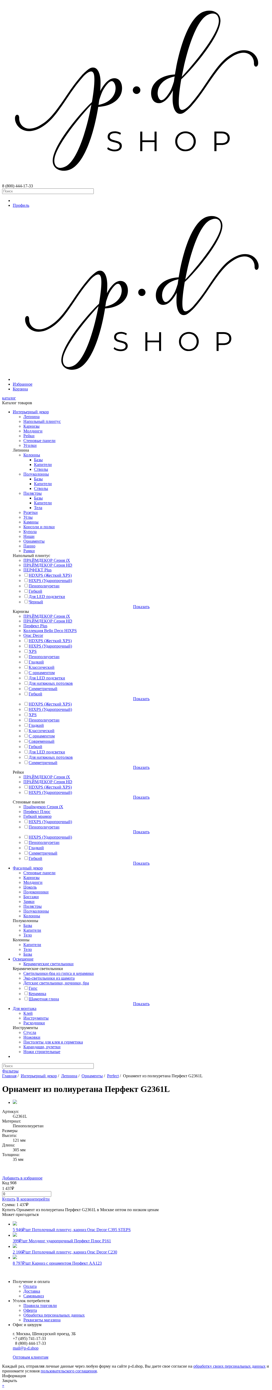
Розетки (30, 512)
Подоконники (36, 892)
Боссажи (31, 896)
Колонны (31, 455)
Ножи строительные (41, 1051)
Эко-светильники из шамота (49, 978)
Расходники (34, 1023)
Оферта (30, 1310)
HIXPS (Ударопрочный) (50, 580)
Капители (43, 464)
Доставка (31, 1291)
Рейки (29, 436)
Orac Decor (33, 635)
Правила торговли (40, 1305)
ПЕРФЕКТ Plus (37, 570)
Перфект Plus (35, 626)
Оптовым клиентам (30, 1357)
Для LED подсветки (47, 596)
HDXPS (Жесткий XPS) (50, 575)
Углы (28, 517)
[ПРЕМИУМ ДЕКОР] (141, 379)
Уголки (30, 445)
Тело (27, 935)
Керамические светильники (48, 964)
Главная (9, 1076)
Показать (141, 606)
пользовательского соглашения (69, 1371)
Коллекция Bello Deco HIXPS (50, 630)
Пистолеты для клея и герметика (53, 1042)
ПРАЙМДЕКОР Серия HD (47, 565)
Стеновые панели (39, 440)
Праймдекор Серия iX (43, 807)
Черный (36, 602)
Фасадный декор (28, 868)
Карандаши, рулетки (42, 1047)
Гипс (33, 988)
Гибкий (35, 591)
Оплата (30, 1286)
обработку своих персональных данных (229, 1366)
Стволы (41, 469)
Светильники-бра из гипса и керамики (58, 973)
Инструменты (36, 1018)
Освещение (23, 959)
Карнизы (31, 426)
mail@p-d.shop (26, 1348)
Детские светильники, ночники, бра (56, 983)
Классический (41, 667)
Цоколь (30, 887)
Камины (31, 522)
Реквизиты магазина (42, 1320)
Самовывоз (33, 1296)
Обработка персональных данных (54, 1315)
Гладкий (36, 662)
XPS (33, 651)
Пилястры (32, 493)
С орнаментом (42, 672)
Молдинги (32, 431)
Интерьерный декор (31, 412)
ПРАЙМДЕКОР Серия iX (46, 560)
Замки (29, 901)
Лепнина (31, 416)
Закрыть (9, 1380)
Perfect (113, 1076)
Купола (30, 531)
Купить (8, 1199)
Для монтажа (24, 1008)
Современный (41, 741)
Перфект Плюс (36, 811)
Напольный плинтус (42, 421)
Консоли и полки (39, 527)
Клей (28, 1013)
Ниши (29, 536)
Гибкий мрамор (37, 816)
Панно (29, 546)
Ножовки (31, 1037)
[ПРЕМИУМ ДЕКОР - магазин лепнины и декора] (136, 181)
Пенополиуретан (44, 586)
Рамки (29, 550)
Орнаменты (34, 541)
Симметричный (43, 688)
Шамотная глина (44, 999)
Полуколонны (36, 474)
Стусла (29, 1032)
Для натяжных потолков (51, 683)
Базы (38, 459)
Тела (38, 507)
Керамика (37, 993)
